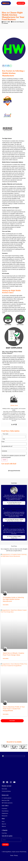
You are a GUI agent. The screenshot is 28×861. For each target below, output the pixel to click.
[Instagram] (11, 782)
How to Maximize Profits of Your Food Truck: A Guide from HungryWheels (14, 708)
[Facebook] (7, 782)
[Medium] (16, 424)
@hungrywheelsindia (14, 470)
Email (2, 441)
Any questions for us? (6, 446)
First (4, 439)
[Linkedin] (12, 424)
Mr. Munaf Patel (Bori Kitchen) (14, 502)
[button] (3, 66)
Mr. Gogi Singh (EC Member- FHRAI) (14, 519)
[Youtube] (14, 782)
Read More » (6, 604)
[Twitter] (14, 424)
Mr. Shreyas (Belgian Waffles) (14, 536)
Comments (4, 451)
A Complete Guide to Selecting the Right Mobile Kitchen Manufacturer (13, 599)
